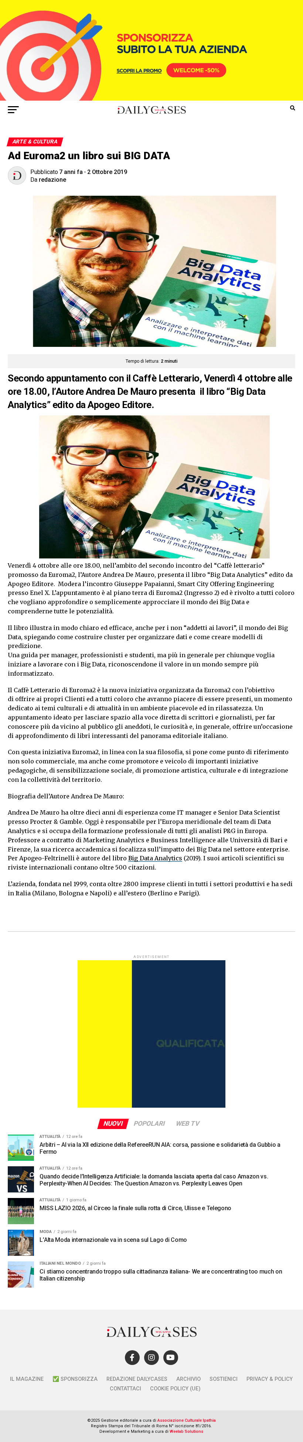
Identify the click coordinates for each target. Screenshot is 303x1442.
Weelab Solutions (186, 1431)
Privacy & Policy (269, 1379)
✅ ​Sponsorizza (75, 1379)
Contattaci (125, 1389)
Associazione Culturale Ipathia (186, 1420)
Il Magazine (27, 1379)
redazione (52, 179)
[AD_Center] (151, 98)
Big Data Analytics (155, 858)
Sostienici (224, 1379)
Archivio (188, 1379)
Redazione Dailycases (136, 1379)
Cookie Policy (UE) (175, 1389)
